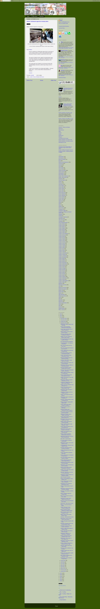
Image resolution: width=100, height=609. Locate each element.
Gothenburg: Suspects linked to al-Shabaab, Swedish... (67, 475)
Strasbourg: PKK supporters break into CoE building (67, 463)
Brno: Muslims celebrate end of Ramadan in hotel (66, 556)
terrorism (60, 306)
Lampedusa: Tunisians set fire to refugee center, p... (67, 392)
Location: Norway (62, 265)
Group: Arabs (61, 187)
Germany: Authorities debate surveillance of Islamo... (66, 334)
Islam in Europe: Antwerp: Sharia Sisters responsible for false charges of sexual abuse (66, 48)
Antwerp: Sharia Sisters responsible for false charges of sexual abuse (67, 104)
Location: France (62, 240)
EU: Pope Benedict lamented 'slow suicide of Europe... (67, 339)
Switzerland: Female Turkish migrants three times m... (66, 499)
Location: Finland (62, 239)
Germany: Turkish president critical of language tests (67, 400)
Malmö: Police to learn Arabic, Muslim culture (66, 515)
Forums (60, 132)
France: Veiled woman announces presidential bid (67, 351)
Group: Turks (61, 199)
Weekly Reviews (62, 308)
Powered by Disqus (62, 77)
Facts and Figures (62, 180)
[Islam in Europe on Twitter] (66, 34)
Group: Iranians (61, 188)
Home (28, 16)
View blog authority (62, 585)
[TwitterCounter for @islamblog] (65, 590)
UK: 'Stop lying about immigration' (67, 341)
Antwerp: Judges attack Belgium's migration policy (67, 529)
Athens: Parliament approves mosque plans (37, 21)
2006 (61, 579)
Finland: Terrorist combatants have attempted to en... (67, 385)
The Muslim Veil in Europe (63, 138)
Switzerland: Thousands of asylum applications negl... (67, 541)
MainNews (60, 283)
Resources (61, 128)
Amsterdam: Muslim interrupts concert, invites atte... (66, 526)
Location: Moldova (62, 259)
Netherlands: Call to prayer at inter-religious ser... (66, 539)
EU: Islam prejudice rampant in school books (66, 441)
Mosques (60, 136)
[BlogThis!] (38, 75)
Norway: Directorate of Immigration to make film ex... (67, 455)
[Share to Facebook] (40, 75)
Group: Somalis (61, 196)
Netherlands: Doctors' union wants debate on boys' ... (67, 443)
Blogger (56, 606)
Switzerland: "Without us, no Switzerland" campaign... (66, 534)
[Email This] (36, 75)
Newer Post (29, 80)
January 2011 (63, 571)
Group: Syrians (61, 198)
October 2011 (63, 321)
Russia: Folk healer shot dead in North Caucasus (66, 531)
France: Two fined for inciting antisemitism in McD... (66, 356)
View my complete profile (63, 23)
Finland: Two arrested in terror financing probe (66, 432)
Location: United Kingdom (63, 280)
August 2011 (63, 560)
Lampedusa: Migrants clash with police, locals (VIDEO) (66, 383)
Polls (59, 298)
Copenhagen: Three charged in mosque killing (66, 558)
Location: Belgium (62, 228)
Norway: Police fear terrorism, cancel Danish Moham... (66, 460)
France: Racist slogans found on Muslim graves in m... (67, 417)
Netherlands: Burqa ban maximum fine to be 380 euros (67, 437)
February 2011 (63, 569)
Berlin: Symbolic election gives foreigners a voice (66, 512)
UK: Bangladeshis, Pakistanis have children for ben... (67, 446)
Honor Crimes (61, 207)
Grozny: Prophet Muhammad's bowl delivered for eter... (66, 375)
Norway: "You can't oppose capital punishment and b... (67, 553)
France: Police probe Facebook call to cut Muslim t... (66, 481)
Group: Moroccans (62, 192)
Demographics (61, 173)
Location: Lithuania (62, 254)
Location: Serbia (62, 272)
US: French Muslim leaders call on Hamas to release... (67, 458)
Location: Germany (62, 241)
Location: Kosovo (62, 250)
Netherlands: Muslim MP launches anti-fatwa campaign (67, 489)
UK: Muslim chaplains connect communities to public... (66, 353)
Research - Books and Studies (64, 127)
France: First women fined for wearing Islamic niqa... (66, 388)
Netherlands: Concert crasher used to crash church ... (66, 519)
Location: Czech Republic (63, 233)
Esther (61, 20)
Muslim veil (61, 290)
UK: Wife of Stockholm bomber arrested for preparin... (66, 448)
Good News (61, 184)
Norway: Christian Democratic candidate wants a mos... (66, 536)
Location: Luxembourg (63, 255)
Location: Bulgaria (62, 230)
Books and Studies (62, 159)
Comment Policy (62, 28)
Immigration (61, 209)
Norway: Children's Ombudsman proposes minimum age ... (67, 543)
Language (60, 221)
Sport (60, 305)
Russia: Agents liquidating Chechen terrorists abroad (66, 327)
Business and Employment (63, 162)
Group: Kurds (61, 191)
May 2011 (63, 565)
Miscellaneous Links (62, 142)
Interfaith (60, 215)
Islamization (61, 218)
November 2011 (64, 319)
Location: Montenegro (63, 262)
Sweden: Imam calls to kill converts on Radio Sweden (67, 470)
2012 (61, 315)
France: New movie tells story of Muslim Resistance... (66, 330)
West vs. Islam (61, 309)
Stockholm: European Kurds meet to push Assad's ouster (67, 524)
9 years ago (70, 48)
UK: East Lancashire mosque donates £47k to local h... (66, 368)
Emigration (61, 178)
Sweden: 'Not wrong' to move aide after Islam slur (67, 378)
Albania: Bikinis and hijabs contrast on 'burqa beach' (67, 373)
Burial (60, 160)
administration (61, 156)
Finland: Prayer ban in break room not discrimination (67, 363)
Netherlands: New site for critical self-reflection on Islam (68, 89)
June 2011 (63, 563)
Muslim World (61, 291)
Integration (61, 214)
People (60, 134)
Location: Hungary (62, 244)
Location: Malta (61, 258)
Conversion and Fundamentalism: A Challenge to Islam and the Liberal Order (65, 147)
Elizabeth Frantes (64, 50)
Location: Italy (61, 248)
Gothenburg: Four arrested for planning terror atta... (66, 484)
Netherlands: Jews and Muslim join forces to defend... (67, 465)
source (30, 72)
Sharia (60, 304)
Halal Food (61, 200)
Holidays (60, 206)
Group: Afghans (61, 185)
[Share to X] (39, 75)
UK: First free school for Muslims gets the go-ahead (67, 412)
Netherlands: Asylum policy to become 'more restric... (66, 429)
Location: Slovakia (62, 273)
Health (60, 202)
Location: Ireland (62, 247)
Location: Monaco (62, 261)
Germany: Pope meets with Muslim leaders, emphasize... (67, 370)
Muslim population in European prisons (66, 141)
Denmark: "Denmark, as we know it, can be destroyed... (67, 473)
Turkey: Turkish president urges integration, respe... (66, 424)
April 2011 (63, 566)
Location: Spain (61, 275)
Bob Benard (63, 59)
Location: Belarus (62, 226)
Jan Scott (62, 70)
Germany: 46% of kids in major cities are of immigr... (66, 361)
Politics (60, 297)
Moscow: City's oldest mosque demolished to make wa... (66, 468)
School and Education (63, 302)
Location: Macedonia (62, 257)
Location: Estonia (62, 236)
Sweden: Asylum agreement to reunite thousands (66, 422)
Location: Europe (62, 237)
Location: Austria (62, 225)
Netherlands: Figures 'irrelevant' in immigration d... (67, 397)
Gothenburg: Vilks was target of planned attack (66, 390)
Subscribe (41, 16)
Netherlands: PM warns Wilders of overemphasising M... (67, 365)
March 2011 (63, 568)
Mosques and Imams (62, 287)
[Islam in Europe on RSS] (60, 34)
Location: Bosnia (62, 229)
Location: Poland (62, 266)
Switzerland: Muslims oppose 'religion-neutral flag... (66, 415)
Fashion (60, 181)
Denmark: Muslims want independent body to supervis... (67, 410)
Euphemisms (61, 135)
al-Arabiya (30, 49)
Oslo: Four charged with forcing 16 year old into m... (67, 348)
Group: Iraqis (61, 189)
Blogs (60, 131)
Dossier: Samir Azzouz (63, 177)
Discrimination (61, 174)
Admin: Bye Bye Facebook (65, 477)
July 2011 (63, 562)
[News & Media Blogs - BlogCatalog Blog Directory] (66, 597)
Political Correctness (62, 295)
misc (59, 286)
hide (59, 203)
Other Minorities (62, 294)
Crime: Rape (61, 167)
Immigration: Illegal (62, 210)
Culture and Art (61, 171)
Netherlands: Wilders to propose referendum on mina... (66, 380)
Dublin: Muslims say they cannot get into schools (66, 332)
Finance (60, 182)
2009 (61, 574)
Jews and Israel (61, 219)
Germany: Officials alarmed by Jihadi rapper (66, 546)
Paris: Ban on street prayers (66, 438)
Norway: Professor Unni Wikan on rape (66, 118)
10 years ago (62, 57)
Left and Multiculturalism (63, 222)
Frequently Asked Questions (64, 26)
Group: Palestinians (62, 195)
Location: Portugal (62, 268)
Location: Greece (62, 243)
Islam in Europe (31, 5)
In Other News (34, 16)
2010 (61, 573)
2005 (61, 580)
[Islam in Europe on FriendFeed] (60, 37)
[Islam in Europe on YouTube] (63, 34)
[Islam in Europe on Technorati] (69, 34)
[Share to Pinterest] (41, 75)
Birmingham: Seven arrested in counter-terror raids (66, 419)
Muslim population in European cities (65, 112)
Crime (60, 166)
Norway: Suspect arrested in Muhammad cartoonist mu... (66, 434)
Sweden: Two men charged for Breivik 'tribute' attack (66, 337)
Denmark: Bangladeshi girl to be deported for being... (66, 358)
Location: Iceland (62, 246)
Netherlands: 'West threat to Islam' (67, 503)
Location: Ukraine (62, 279)
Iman (62, 65)
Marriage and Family (62, 284)
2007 (61, 577)
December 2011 (64, 318)
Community (61, 163)
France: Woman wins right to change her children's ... (66, 405)
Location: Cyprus (62, 232)
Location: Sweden (62, 276)
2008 (61, 576)
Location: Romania (62, 269)
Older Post (53, 80)
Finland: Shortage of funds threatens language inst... (66, 508)
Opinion (60, 293)
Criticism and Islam (62, 170)
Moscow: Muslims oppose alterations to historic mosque (66, 510)
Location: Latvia (61, 251)
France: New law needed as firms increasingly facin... (67, 427)
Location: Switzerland (62, 277)
